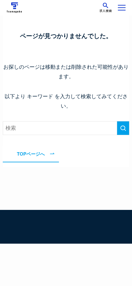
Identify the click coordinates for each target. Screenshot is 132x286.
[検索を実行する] (123, 128)
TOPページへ (31, 154)
